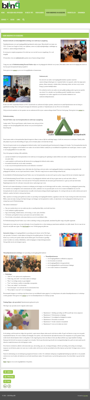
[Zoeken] (23, 19)
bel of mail (26, 226)
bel (9, 362)
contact (15, 70)
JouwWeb (85, 395)
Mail (4, 362)
